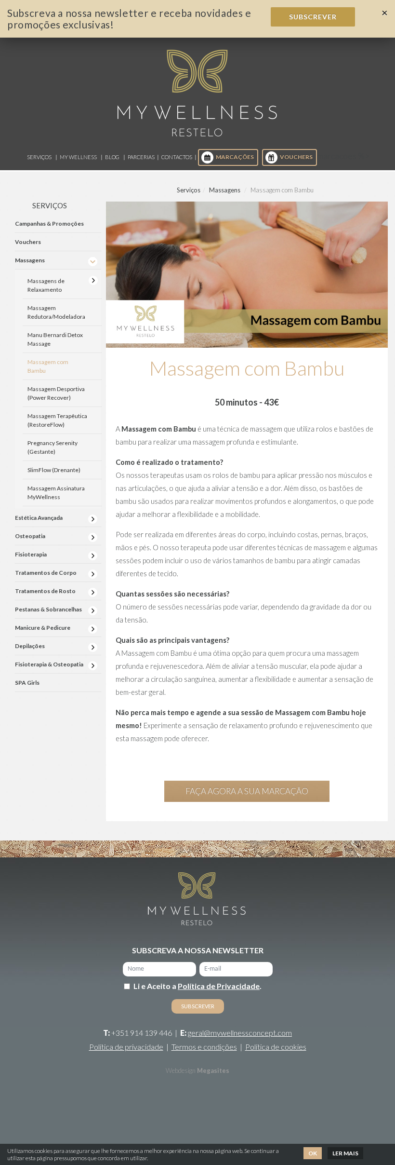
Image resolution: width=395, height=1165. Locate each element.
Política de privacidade (126, 1046)
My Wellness (78, 157)
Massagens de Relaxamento (46, 285)
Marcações (235, 157)
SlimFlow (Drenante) (53, 470)
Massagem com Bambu (47, 366)
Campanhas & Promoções (49, 223)
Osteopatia (30, 536)
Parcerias (141, 157)
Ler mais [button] (345, 1153)
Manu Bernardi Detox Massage (55, 339)
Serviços (39, 157)
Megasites (213, 1070)
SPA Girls (27, 682)
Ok (312, 1153)
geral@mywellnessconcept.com (240, 1032)
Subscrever (313, 17)
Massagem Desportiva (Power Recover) (56, 393)
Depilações (30, 646)
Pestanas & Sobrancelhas (48, 609)
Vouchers (296, 157)
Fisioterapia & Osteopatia (49, 664)
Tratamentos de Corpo (46, 572)
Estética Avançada (39, 517)
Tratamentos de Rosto (45, 591)
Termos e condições (204, 1046)
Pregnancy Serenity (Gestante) (52, 447)
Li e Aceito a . (197, 985)
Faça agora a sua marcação (246, 791)
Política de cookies (275, 1046)
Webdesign (181, 1070)
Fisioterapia (31, 554)
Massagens (224, 190)
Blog (112, 157)
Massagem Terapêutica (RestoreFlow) (57, 420)
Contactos (176, 157)
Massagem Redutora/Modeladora (56, 312)
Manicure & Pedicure (42, 627)
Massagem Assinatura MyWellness (56, 493)
